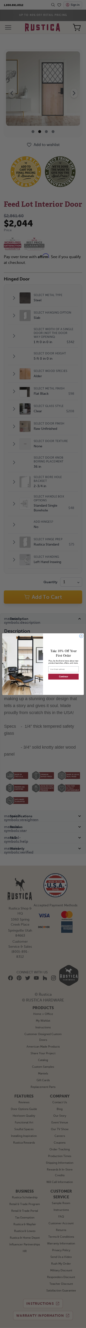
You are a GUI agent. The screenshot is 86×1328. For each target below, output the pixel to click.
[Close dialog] (81, 636)
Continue (63, 676)
